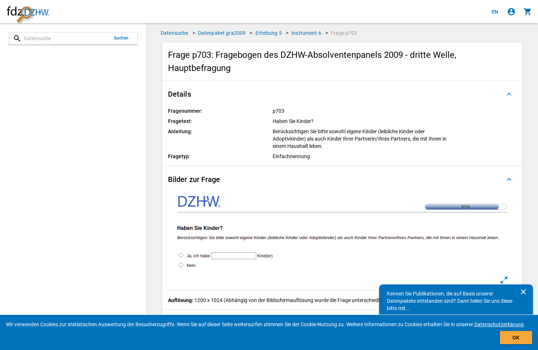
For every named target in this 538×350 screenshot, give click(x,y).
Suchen (121, 38)
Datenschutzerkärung (499, 324)
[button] (342, 94)
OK (515, 337)
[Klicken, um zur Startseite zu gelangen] (28, 12)
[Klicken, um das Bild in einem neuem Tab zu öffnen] (504, 280)
